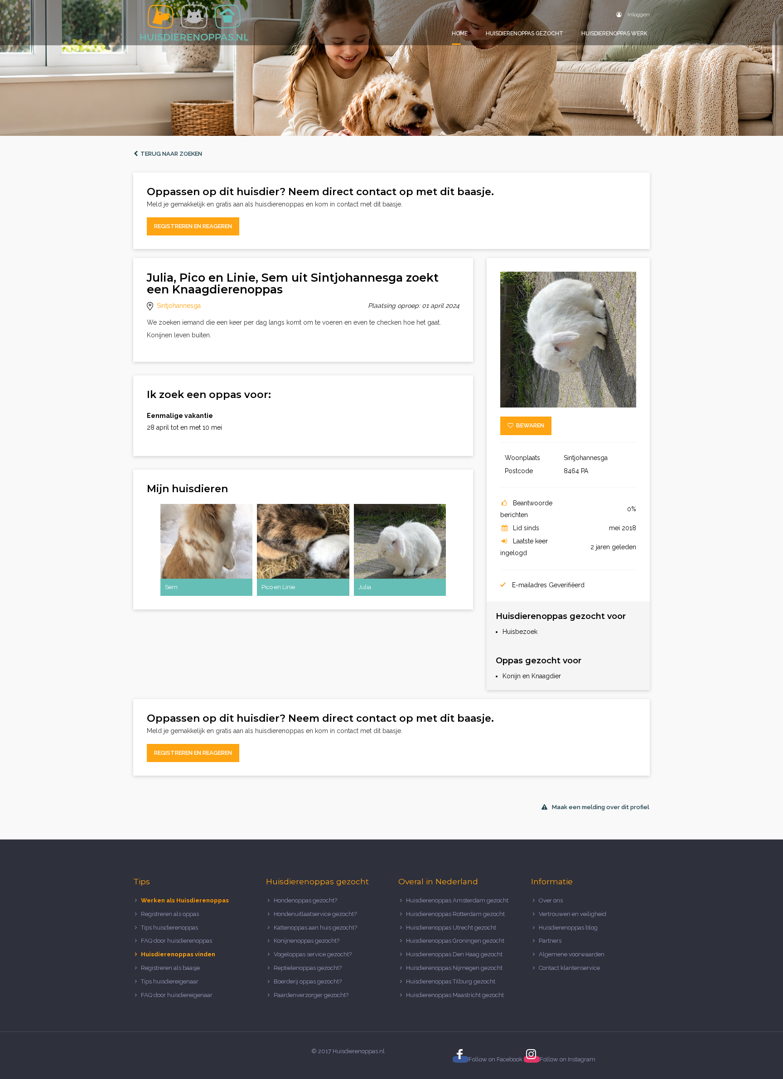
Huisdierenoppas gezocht (524, 33)
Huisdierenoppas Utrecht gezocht (451, 927)
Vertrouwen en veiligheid (572, 914)
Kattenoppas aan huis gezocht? (315, 927)
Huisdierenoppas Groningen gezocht (455, 940)
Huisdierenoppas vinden (178, 954)
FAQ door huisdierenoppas (177, 940)
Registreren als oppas (170, 914)
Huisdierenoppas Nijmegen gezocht (454, 967)
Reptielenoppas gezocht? (308, 967)
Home (460, 33)
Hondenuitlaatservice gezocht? (315, 914)
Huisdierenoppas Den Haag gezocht (454, 954)
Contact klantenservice (569, 967)
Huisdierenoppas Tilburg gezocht (450, 981)
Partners (550, 940)
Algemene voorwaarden (571, 954)
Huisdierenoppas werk (614, 33)
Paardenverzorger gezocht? (311, 995)
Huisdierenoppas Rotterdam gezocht (455, 914)
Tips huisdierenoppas (169, 927)
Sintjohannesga (179, 305)
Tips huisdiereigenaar (169, 981)
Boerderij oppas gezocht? (308, 981)
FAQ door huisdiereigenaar (177, 995)
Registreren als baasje (170, 967)
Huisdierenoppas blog (568, 927)
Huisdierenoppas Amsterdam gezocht (457, 900)
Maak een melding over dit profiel (600, 807)
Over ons (551, 900)
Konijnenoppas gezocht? (306, 940)
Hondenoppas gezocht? (305, 900)
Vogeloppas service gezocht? (313, 954)
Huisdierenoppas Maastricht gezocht (455, 995)
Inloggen (638, 14)
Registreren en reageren (193, 226)
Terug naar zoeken (170, 153)
